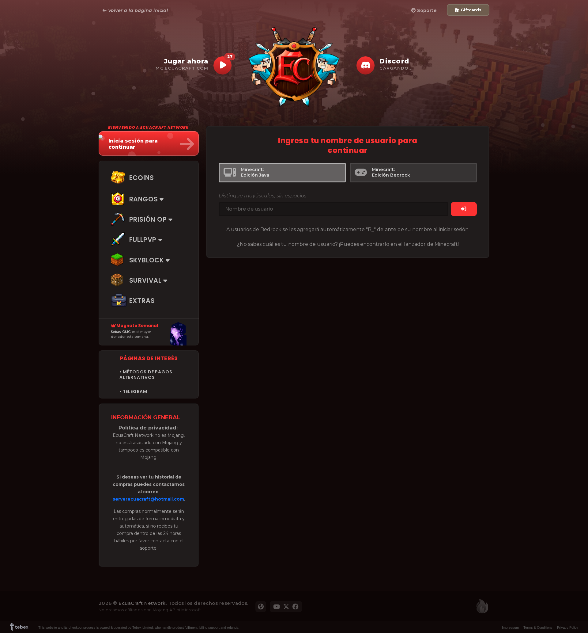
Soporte (426, 10)
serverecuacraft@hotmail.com (148, 499)
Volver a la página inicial (137, 10)
